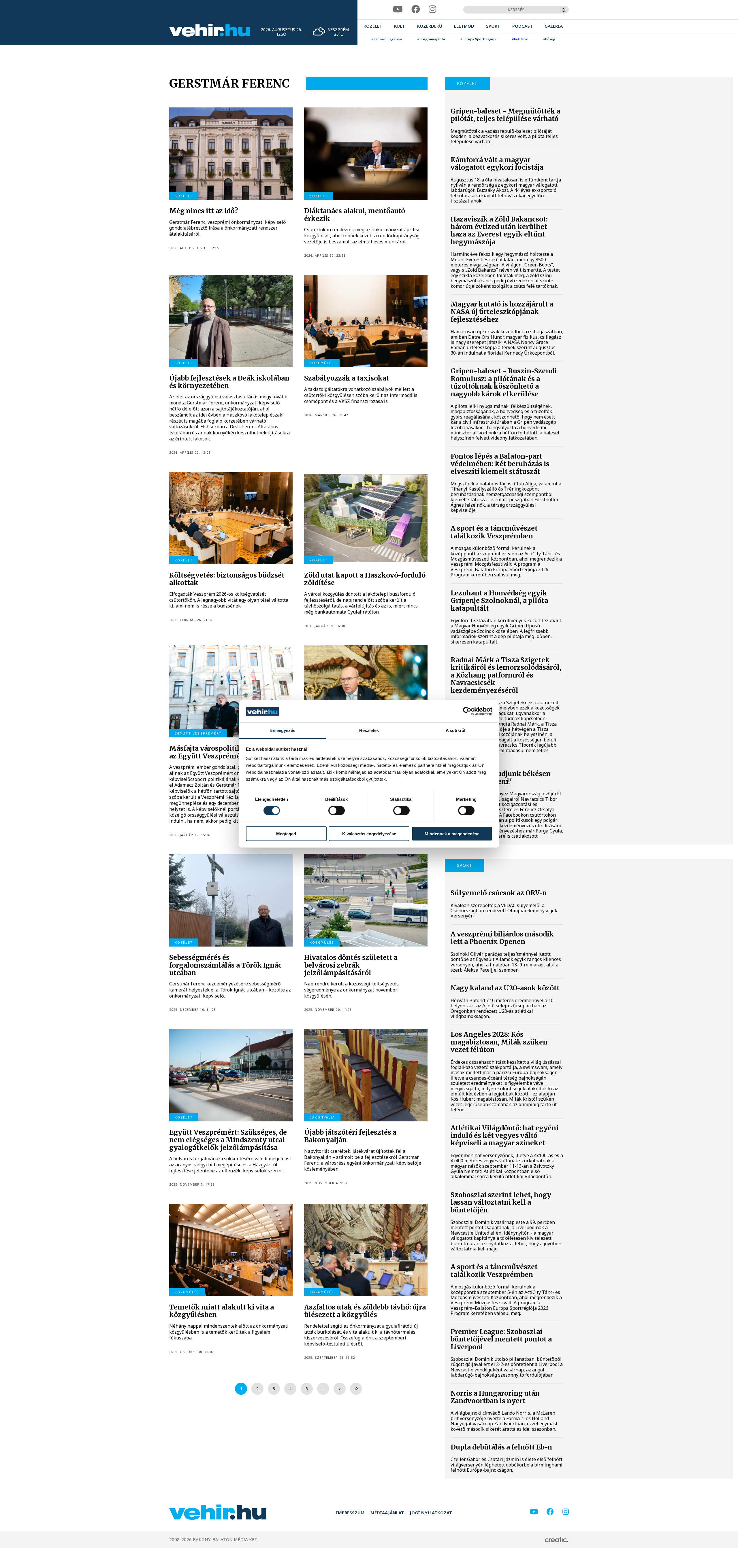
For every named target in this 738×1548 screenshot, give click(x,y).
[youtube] (398, 9)
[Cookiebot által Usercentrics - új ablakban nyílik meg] (467, 711)
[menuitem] (373, 26)
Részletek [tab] (369, 730)
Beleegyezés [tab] (282, 730)
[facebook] (415, 9)
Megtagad (286, 833)
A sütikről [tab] (455, 730)
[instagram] (432, 9)
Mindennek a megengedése (452, 833)
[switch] (336, 810)
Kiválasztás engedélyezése (369, 833)
